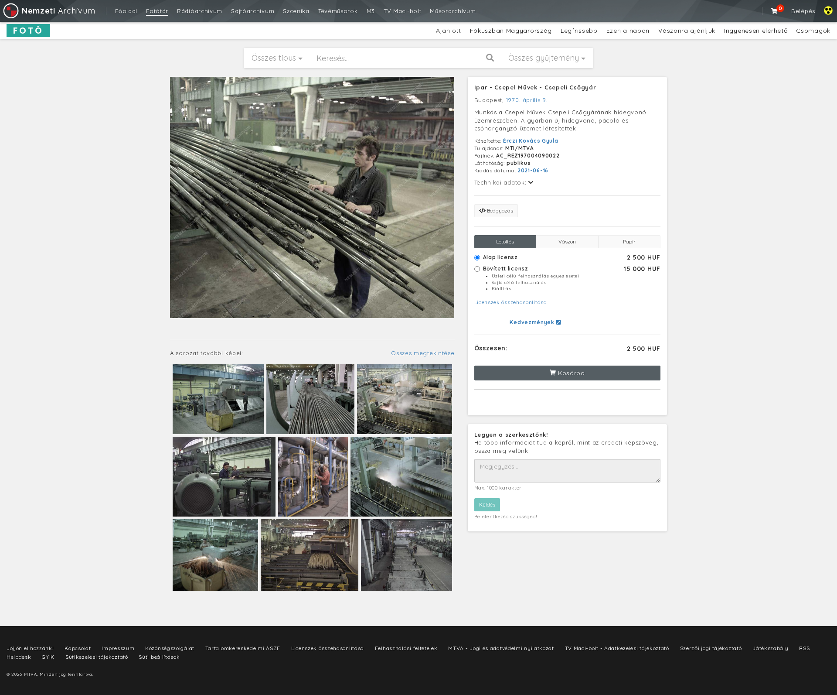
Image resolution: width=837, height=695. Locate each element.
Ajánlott (448, 30)
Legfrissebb (579, 30)
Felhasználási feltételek (406, 648)
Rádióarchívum (199, 10)
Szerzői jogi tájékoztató (711, 648)
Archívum (58, 11)
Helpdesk (19, 657)
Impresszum (118, 648)
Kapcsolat (78, 648)
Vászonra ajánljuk (686, 30)
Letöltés (505, 241)
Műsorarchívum (453, 10)
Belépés (803, 10)
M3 (371, 10)
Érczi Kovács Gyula (530, 140)
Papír (629, 241)
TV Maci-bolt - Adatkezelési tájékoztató (617, 648)
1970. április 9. (527, 99)
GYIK (48, 657)
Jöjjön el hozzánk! (30, 648)
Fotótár (157, 10)
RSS (804, 648)
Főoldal (126, 10)
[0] (774, 10)
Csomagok (813, 30)
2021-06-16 (532, 170)
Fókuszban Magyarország (511, 30)
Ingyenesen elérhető (755, 30)
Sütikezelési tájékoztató (96, 657)
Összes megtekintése (422, 352)
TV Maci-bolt (402, 10)
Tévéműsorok (338, 10)
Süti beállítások (159, 657)
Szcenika (296, 10)
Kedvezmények (533, 322)
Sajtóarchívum (252, 10)
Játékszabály (770, 648)
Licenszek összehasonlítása (510, 302)
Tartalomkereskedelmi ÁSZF (243, 648)
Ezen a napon (628, 30)
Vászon (567, 241)
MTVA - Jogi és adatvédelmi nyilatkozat (501, 648)
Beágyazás (499, 210)
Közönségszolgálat (169, 648)
